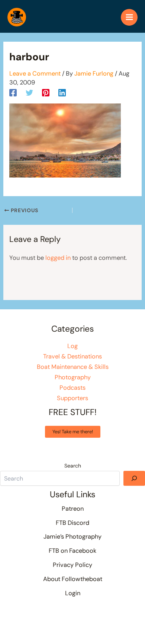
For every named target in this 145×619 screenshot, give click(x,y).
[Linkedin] (62, 92)
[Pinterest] (45, 92)
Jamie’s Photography (73, 536)
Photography (73, 377)
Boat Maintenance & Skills (73, 367)
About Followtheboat (72, 579)
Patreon (73, 509)
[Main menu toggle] (129, 17)
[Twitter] (29, 92)
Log (72, 346)
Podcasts (72, 388)
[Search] (134, 478)
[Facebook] (13, 92)
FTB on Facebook (72, 551)
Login (72, 593)
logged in (58, 258)
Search (72, 465)
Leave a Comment (35, 73)
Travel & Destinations (72, 356)
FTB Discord (72, 523)
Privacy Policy (72, 565)
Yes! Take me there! (72, 431)
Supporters (72, 398)
